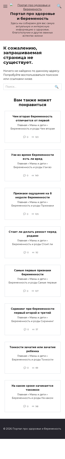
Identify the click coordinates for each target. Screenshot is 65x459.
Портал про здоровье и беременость (32, 16)
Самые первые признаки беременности (32, 272)
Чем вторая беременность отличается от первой (32, 118)
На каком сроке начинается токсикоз (32, 387)
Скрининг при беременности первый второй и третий (32, 310)
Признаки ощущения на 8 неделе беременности (33, 195)
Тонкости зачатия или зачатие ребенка (33, 349)
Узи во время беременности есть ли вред (32, 156)
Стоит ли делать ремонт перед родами (32, 233)
